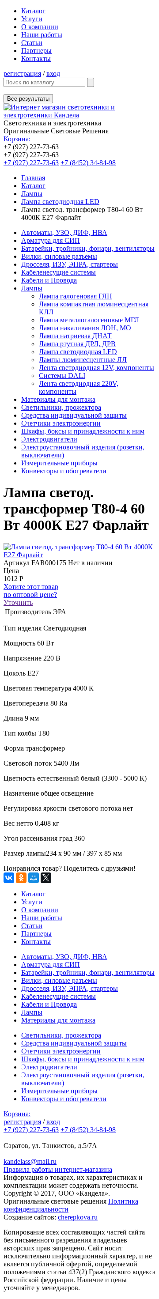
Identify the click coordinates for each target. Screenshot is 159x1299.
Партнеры (36, 50)
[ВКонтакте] (9, 877)
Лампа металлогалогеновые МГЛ (89, 320)
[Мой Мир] (33, 877)
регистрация (22, 73)
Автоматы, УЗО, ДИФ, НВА (64, 232)
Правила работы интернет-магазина (58, 1169)
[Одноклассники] (21, 877)
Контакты (36, 58)
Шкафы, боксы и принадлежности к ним (82, 431)
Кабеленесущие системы (58, 272)
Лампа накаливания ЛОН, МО (85, 328)
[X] (46, 877)
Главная (33, 177)
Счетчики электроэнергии (61, 423)
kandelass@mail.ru (30, 1161)
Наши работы (41, 34)
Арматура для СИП (50, 240)
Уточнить (18, 602)
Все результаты (28, 98)
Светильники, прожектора (61, 407)
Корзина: (17, 139)
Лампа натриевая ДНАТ (75, 336)
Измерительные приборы (59, 463)
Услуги (31, 19)
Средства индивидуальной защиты (74, 415)
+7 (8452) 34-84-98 (88, 162)
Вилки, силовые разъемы (59, 256)
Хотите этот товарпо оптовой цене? (31, 590)
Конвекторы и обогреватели (63, 471)
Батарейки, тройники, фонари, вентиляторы (88, 248)
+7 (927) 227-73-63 (31, 162)
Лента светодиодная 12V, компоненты (96, 367)
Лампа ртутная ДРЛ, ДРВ (77, 343)
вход (53, 73)
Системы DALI (62, 375)
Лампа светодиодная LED (60, 201)
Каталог (33, 11)
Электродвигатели (49, 439)
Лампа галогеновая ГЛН (75, 296)
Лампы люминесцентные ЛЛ (83, 359)
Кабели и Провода (49, 280)
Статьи (31, 42)
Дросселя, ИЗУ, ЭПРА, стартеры (69, 264)
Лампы (31, 193)
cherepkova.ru (78, 1217)
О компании (39, 26)
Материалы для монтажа (58, 399)
